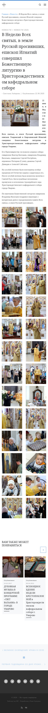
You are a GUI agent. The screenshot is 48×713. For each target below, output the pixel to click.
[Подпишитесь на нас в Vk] (26, 708)
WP (17, 701)
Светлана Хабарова (11, 93)
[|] (4, 4)
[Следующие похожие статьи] (43, 550)
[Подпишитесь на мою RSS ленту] (22, 708)
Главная (5, 14)
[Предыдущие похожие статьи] (37, 550)
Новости (13, 14)
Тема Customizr (35, 701)
